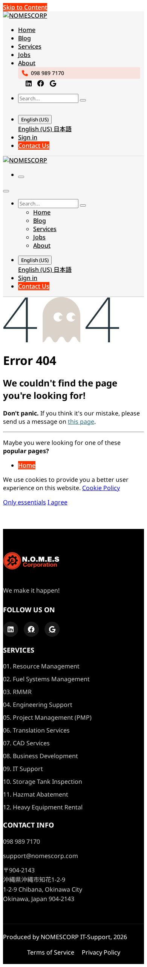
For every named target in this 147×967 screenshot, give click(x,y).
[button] (25, 108)
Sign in (27, 137)
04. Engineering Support (37, 704)
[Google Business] (53, 83)
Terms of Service (50, 952)
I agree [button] (57, 502)
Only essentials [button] (24, 502)
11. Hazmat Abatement (35, 794)
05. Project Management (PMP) (47, 717)
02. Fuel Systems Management (46, 679)
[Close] (6, 191)
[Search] (83, 100)
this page (81, 421)
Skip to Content (25, 7)
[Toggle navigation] (21, 177)
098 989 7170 (47, 73)
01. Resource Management (41, 666)
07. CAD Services (26, 743)
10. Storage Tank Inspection (42, 781)
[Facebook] (40, 83)
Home (26, 465)
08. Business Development (40, 756)
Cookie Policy (101, 488)
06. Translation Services (36, 730)
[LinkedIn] (29, 83)
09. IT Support (23, 769)
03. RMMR (17, 692)
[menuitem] (26, 30)
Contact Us (33, 145)
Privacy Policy (101, 952)
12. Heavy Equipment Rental (43, 807)
